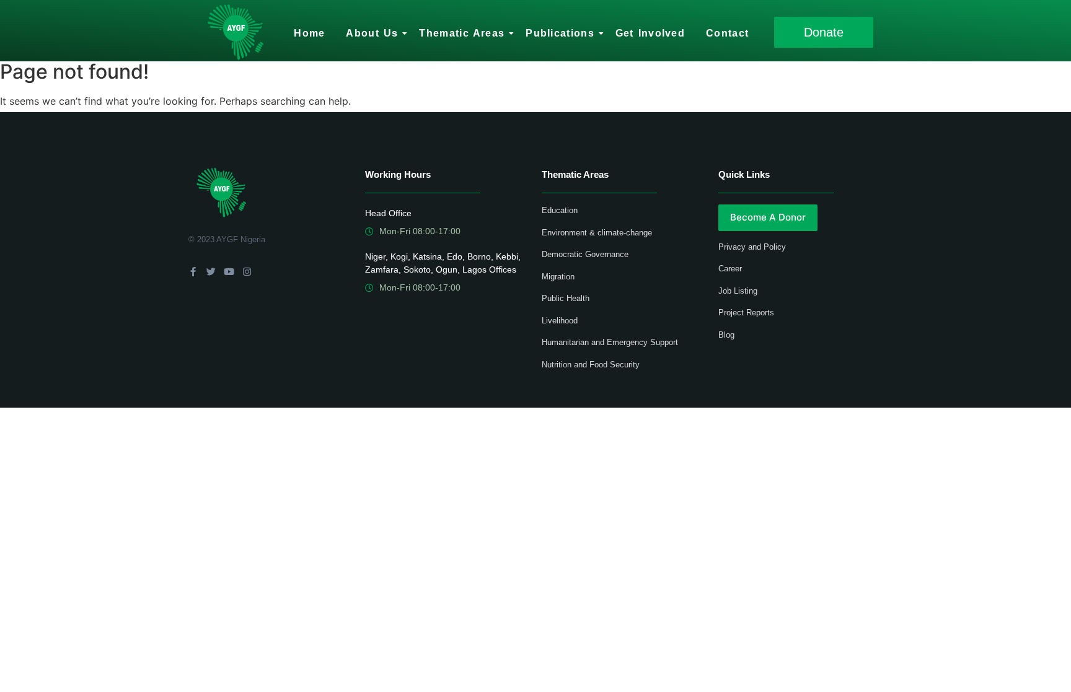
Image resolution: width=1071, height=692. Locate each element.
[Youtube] (229, 271)
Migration (558, 276)
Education (560, 210)
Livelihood (560, 320)
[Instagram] (247, 271)
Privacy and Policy (752, 247)
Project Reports (746, 312)
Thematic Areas (462, 33)
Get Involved (650, 33)
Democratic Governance (585, 254)
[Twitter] (211, 271)
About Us (372, 33)
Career (730, 268)
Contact (727, 33)
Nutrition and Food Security (591, 364)
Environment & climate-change (597, 232)
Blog (726, 334)
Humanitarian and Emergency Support (610, 342)
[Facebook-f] (193, 271)
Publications (560, 33)
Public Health (565, 298)
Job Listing (737, 291)
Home (309, 33)
